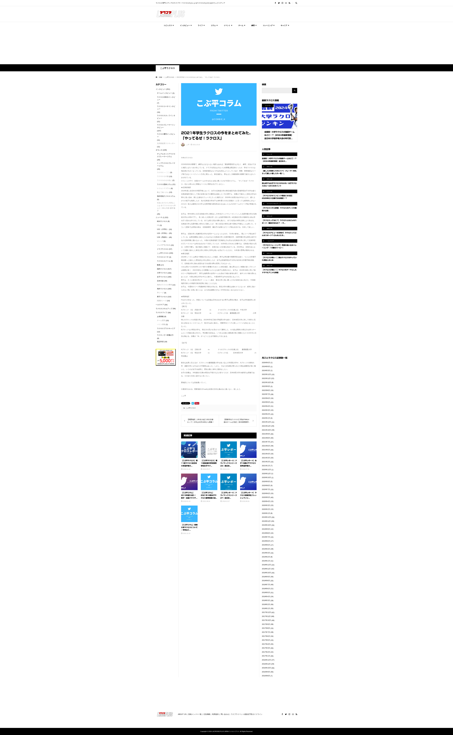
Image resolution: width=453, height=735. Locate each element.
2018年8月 (266, 580)
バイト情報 (161, 324)
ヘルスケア (160, 305)
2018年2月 (266, 604)
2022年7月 (266, 394)
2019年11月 (266, 521)
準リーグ (160, 293)
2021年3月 (266, 458)
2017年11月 (266, 616)
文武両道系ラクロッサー (166, 143)
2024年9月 (266, 366)
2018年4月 (266, 596)
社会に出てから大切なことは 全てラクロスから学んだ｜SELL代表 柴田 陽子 (166, 207)
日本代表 (160, 281)
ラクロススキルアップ (164, 309)
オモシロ (159, 150)
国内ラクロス (162, 269)
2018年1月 (266, 608)
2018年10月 (266, 573)
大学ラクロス (162, 273)
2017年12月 (266, 612)
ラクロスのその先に (164, 180)
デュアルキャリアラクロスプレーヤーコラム (166, 155)
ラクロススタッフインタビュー (166, 117)
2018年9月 (266, 577)
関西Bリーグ (161, 301)
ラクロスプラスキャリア (166, 328)
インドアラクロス (163, 245)
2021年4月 (266, 454)
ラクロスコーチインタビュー (166, 107)
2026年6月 (266, 362)
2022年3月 (266, 410)
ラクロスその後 (163, 176)
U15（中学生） (162, 233)
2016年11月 (266, 664)
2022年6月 (266, 398)
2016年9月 (266, 672)
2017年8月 (266, 628)
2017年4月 (266, 644)
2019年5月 (266, 545)
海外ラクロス (162, 289)
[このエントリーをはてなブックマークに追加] (193, 403)
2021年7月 (266, 442)
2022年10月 (266, 382)
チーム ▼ (241, 25)
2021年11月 (266, 426)
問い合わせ (225, 714)
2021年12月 (266, 422)
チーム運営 (161, 320)
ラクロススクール (163, 261)
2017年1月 (266, 656)
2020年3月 (266, 505)
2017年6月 (266, 636)
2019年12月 (266, 517)
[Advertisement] (226, 46)
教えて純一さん (163, 192)
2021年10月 (266, 430)
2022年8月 (266, 390)
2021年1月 (266, 466)
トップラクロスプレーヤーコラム (166, 164)
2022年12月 (266, 374)
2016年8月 (266, 676)
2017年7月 (266, 632)
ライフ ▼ (201, 25)
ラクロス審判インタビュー (166, 135)
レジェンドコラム (163, 188)
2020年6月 (266, 493)
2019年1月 (266, 561)
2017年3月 (266, 648)
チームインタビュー (164, 93)
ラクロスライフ (161, 312)
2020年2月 (266, 509)
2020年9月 (266, 481)
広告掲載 (206, 714)
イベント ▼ (228, 25)
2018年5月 (266, 592)
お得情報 (160, 316)
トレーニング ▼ (269, 25)
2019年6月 (266, 541)
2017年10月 (266, 620)
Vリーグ (160, 241)
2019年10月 (266, 525)
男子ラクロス (162, 297)
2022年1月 (266, 418)
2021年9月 (266, 434)
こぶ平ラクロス (167, 68)
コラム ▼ (214, 25)
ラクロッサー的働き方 (165, 335)
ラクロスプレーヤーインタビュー (166, 126)
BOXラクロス (162, 221)
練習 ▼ (254, 25)
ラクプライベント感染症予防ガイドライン (246, 714)
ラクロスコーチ (163, 257)
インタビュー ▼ (186, 25)
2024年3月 (266, 370)
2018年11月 (266, 569)
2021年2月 (266, 462)
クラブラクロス (163, 249)
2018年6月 (266, 589)
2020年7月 (266, 489)
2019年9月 (266, 529)
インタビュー (161, 89)
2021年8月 (266, 438)
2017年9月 (266, 624)
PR (158, 225)
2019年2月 (266, 557)
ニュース (159, 217)
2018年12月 (266, 565)
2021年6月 (266, 446)
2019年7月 (266, 537)
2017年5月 (266, 640)
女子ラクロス (162, 277)
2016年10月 (266, 668)
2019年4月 (266, 549)
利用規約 (215, 714)
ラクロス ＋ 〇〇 (163, 172)
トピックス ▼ (169, 25)
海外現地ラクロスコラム (166, 196)
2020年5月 (266, 497)
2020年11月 (266, 473)
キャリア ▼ (285, 25)
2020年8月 (266, 485)
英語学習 (160, 342)
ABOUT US (182, 714)
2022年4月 (266, 406)
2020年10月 (266, 477)
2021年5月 (266, 450)
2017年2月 (266, 652)
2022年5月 (266, 402)
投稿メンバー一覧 (194, 714)
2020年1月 (266, 513)
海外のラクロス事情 (164, 285)
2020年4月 (266, 501)
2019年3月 (266, 553)
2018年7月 (266, 584)
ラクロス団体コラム (164, 184)
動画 (158, 265)
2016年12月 (266, 660)
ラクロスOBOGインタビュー (166, 98)
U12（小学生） (162, 229)
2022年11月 (266, 378)
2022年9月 (266, 386)
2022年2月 (266, 414)
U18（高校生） (162, 237)
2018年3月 (266, 600)
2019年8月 (266, 533)
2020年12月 (266, 469)
